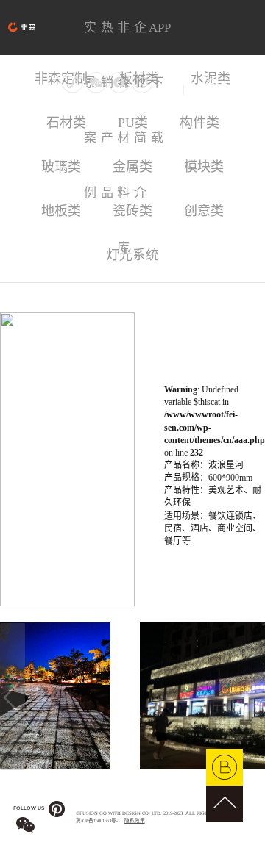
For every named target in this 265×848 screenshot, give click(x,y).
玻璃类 (61, 166)
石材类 (66, 122)
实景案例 (90, 38)
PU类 (133, 122)
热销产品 (107, 38)
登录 (216, 84)
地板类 (61, 211)
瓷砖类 (132, 211)
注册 (241, 84)
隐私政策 (134, 820)
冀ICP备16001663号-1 (98, 820)
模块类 (204, 166)
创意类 (204, 211)
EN (192, 90)
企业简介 (140, 38)
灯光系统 (132, 255)
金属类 (132, 166)
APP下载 (157, 38)
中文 (171, 90)
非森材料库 (123, 38)
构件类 (199, 122)
